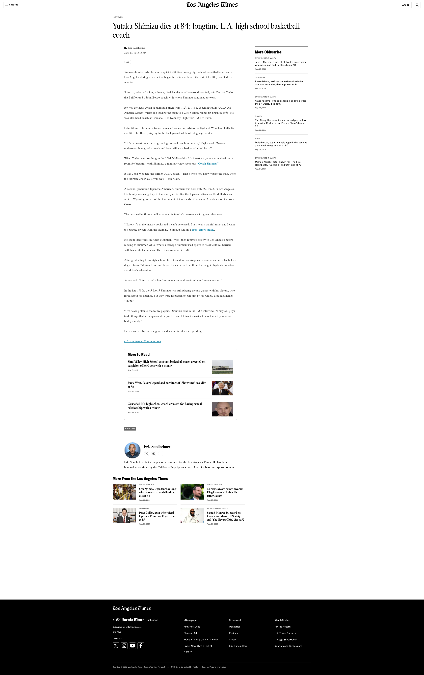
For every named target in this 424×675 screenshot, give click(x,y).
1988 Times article (203, 229)
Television (144, 508)
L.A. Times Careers (285, 633)
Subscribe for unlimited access (127, 627)
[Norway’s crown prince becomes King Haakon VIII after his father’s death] (192, 492)
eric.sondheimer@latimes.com (142, 341)
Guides (233, 640)
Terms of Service (150, 667)
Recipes (233, 633)
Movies (258, 116)
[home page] (212, 4)
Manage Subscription (285, 640)
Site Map (117, 632)
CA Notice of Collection (180, 667)
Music (258, 139)
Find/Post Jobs (192, 627)
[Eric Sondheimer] (132, 450)
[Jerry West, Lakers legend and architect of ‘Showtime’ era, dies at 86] (222, 388)
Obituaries (118, 17)
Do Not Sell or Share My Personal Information (208, 667)
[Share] (127, 62)
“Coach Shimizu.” (208, 163)
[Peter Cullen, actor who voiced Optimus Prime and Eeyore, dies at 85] (124, 515)
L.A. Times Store (238, 646)
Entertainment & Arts (217, 508)
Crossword (235, 620)
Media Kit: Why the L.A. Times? (201, 640)
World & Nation (146, 485)
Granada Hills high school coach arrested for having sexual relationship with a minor (165, 406)
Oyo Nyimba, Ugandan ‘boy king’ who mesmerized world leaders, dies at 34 (158, 492)
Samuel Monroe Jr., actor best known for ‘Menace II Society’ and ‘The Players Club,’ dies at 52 (225, 516)
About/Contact (282, 620)
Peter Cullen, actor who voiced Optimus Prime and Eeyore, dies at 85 (157, 516)
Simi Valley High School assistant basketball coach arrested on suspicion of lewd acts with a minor (166, 364)
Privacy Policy (163, 667)
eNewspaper (191, 620)
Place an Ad (190, 633)
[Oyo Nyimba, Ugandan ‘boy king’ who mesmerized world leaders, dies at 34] (124, 492)
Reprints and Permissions (288, 646)
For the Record (282, 627)
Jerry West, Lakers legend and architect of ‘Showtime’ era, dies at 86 (167, 385)
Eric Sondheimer (157, 447)
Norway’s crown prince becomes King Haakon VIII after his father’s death (225, 492)
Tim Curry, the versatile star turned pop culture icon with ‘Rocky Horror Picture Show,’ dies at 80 (281, 123)
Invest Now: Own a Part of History (198, 649)
